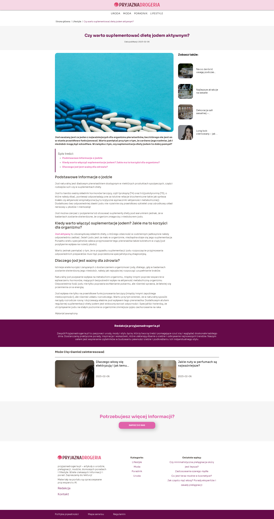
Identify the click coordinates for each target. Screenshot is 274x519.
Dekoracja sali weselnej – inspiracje (204, 112)
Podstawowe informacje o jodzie (82, 158)
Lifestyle (156, 13)
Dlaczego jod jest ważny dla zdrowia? (85, 166)
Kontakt (63, 494)
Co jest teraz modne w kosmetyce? (191, 475)
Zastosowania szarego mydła (191, 471)
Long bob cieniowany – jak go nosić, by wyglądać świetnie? (207, 132)
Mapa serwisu (96, 514)
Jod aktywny (62, 234)
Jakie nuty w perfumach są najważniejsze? (197, 363)
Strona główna (63, 21)
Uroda (115, 13)
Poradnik (141, 13)
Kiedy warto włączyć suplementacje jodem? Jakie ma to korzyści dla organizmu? (111, 162)
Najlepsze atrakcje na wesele (207, 91)
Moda (127, 13)
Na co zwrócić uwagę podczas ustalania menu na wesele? (206, 71)
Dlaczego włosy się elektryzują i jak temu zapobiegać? (111, 364)
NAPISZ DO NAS (137, 425)
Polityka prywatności (67, 514)
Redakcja (64, 488)
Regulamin (119, 514)
